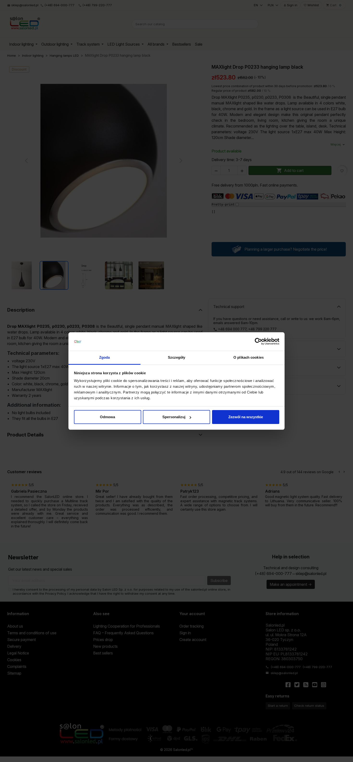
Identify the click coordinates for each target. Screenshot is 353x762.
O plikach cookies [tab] (248, 357)
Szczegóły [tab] (176, 357)
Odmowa (107, 417)
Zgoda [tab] (104, 357)
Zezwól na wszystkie (245, 417)
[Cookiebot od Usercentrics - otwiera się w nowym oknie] (258, 341)
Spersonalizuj (173, 417)
